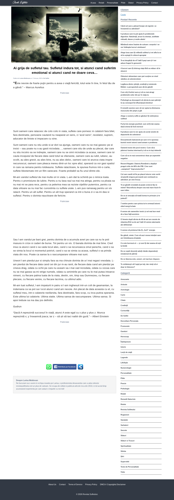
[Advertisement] (64, 111)
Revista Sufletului (128, 410)
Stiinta (123, 451)
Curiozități (125, 311)
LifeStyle (124, 363)
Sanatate (124, 420)
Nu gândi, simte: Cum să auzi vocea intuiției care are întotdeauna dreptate (141, 236)
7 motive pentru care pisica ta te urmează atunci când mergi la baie (140, 204)
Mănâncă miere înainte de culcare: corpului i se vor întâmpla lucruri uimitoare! (140, 45)
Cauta (123, 15)
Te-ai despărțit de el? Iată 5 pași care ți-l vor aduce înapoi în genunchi (138, 61)
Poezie (123, 383)
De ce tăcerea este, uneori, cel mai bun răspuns (140, 259)
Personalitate (112, 3)
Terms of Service (75, 484)
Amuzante (125, 279)
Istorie (123, 347)
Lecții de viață (126, 352)
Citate (123, 300)
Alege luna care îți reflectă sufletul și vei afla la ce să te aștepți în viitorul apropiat (141, 53)
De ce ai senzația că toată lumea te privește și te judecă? (140, 197)
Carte (123, 295)
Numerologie (126, 368)
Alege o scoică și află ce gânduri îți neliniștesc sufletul (140, 117)
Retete (123, 404)
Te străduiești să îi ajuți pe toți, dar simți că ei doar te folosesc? (139, 265)
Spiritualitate (126, 446)
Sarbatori (124, 425)
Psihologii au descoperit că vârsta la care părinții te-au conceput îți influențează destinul (141, 101)
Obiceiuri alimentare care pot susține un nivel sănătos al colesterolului (139, 77)
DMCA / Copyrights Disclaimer (113, 484)
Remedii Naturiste (128, 399)
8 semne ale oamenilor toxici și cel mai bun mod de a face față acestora (140, 212)
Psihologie (125, 389)
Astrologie (125, 290)
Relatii (101, 3)
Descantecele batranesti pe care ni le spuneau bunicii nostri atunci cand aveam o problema (139, 141)
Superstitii (125, 462)
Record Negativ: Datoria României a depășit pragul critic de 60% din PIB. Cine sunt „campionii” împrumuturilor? (139, 166)
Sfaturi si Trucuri (127, 441)
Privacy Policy (142, 3)
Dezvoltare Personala (129, 321)
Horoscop (125, 337)
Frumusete (125, 326)
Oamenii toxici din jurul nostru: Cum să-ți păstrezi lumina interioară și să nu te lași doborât (141, 149)
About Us (52, 484)
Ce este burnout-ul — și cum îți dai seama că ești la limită (141, 244)
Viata (123, 472)
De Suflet (124, 316)
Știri (122, 456)
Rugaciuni (125, 415)
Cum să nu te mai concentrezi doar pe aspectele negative (140, 157)
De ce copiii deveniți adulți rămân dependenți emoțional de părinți (139, 252)
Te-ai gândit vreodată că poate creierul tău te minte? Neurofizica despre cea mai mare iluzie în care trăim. (141, 187)
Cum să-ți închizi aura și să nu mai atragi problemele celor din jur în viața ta (137, 93)
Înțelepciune (126, 342)
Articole (124, 284)
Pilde (123, 3)
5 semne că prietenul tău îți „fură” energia (138, 230)
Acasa (93, 3)
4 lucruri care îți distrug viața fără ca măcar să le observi (140, 69)
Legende (124, 357)
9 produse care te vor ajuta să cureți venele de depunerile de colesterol (139, 133)
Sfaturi (131, 3)
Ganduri (124, 331)
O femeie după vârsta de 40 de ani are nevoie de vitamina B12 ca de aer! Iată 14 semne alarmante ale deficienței (140, 222)
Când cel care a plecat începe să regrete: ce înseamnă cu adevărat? (138, 27)
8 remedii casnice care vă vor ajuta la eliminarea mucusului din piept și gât (140, 109)
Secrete (124, 430)
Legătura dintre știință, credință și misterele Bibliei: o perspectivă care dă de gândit (138, 85)
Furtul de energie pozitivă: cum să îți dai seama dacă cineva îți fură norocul (140, 125)
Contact (154, 3)
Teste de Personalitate (130, 467)
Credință (124, 305)
